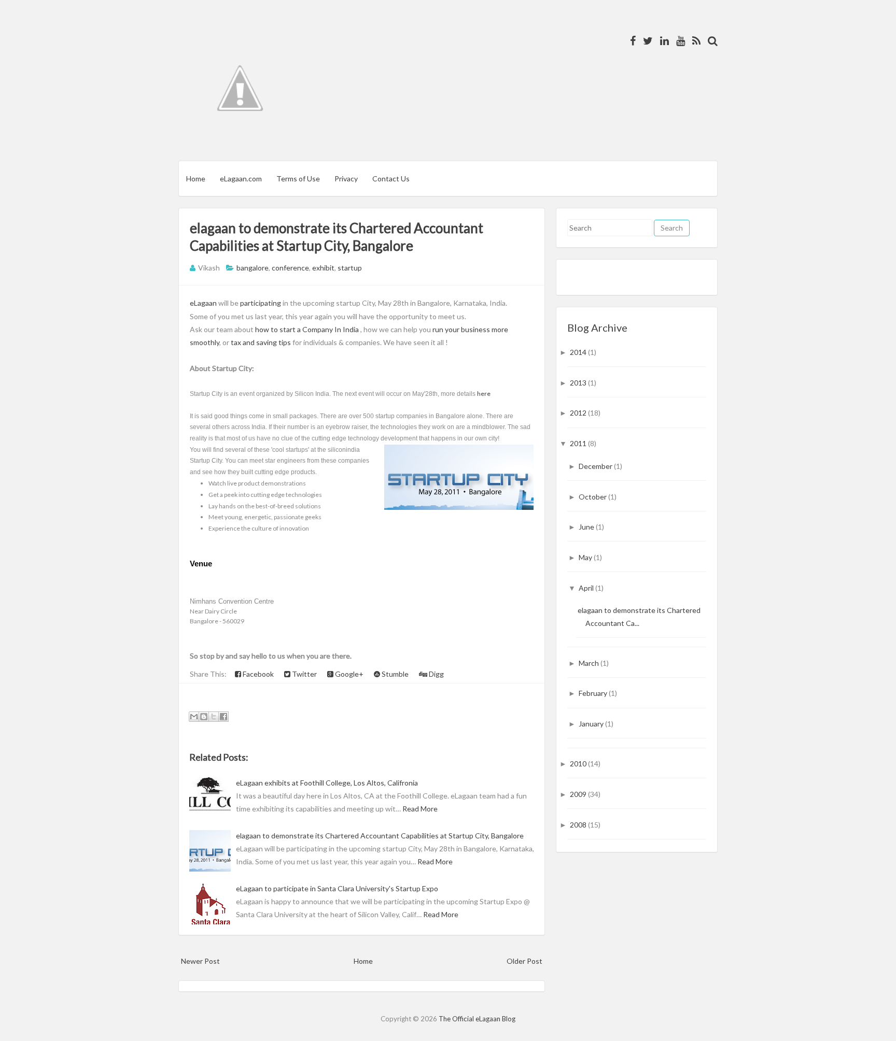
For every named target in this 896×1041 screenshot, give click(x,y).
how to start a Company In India (307, 329)
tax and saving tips (261, 342)
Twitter (303, 673)
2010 (579, 763)
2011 (579, 443)
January (592, 723)
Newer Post (200, 961)
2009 (579, 794)
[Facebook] (630, 40)
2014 (579, 352)
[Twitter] (645, 40)
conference (290, 267)
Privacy (346, 178)
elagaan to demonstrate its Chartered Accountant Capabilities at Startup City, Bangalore (380, 835)
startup (350, 267)
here (484, 393)
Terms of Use (298, 178)
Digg (435, 673)
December (596, 466)
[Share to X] (213, 716)
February (594, 693)
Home (195, 178)
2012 (579, 412)
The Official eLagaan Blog (477, 1019)
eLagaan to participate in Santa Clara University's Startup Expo (337, 888)
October (593, 496)
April (587, 587)
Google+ (348, 673)
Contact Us (391, 178)
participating (260, 302)
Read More (420, 808)
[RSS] (694, 40)
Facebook (257, 673)
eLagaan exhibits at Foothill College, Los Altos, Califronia (327, 782)
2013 (579, 382)
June (587, 526)
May (586, 557)
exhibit (323, 267)
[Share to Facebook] (223, 716)
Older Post (524, 961)
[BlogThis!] (204, 716)
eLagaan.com (241, 178)
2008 (579, 824)
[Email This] (194, 716)
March (589, 663)
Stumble (394, 673)
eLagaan (204, 302)
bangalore (252, 267)
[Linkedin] (662, 40)
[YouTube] (678, 40)
